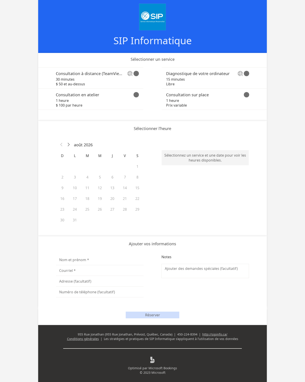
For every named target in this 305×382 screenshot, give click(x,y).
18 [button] (87, 198)
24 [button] (75, 209)
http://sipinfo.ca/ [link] (214, 334)
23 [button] (62, 209)
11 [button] (87, 187)
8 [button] (137, 177)
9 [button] (62, 187)
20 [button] (112, 198)
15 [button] (137, 187)
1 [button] (137, 166)
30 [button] (62, 220)
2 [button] (62, 177)
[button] (61, 144)
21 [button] (125, 198)
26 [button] (100, 209)
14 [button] (125, 187)
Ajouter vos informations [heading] (152, 243)
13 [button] (112, 187)
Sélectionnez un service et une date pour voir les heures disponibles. (205, 158)
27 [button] (112, 209)
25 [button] (87, 209)
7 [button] (125, 177)
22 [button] (137, 198)
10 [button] (75, 187)
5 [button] (100, 177)
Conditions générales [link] (83, 339)
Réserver (152, 315)
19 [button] (100, 198)
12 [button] (100, 187)
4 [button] (87, 177)
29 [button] (137, 209)
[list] (152, 88)
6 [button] (112, 177)
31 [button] (75, 220)
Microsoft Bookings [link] (162, 368)
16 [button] (62, 198)
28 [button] (125, 209)
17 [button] (75, 198)
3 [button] (75, 177)
